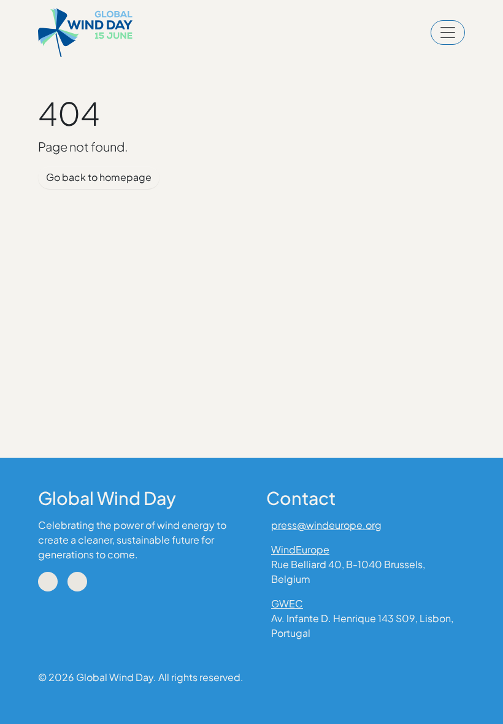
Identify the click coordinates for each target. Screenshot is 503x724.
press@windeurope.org (326, 524)
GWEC (287, 603)
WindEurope (300, 549)
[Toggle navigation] (448, 32)
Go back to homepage (99, 177)
